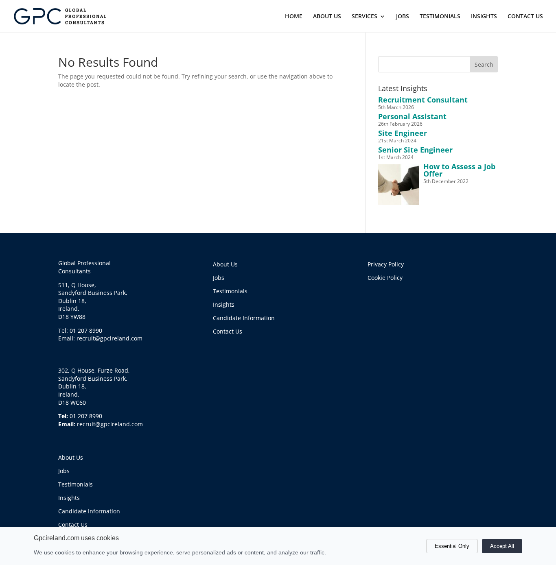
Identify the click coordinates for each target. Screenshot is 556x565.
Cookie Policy (385, 277)
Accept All (502, 546)
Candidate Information (89, 511)
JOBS (402, 16)
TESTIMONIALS (440, 16)
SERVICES (364, 16)
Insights (69, 498)
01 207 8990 (86, 416)
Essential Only (452, 546)
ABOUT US (327, 16)
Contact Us (73, 524)
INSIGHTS (484, 16)
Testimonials (75, 484)
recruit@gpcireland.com (110, 424)
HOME (293, 16)
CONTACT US (525, 16)
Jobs (64, 471)
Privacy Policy (386, 264)
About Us (70, 457)
